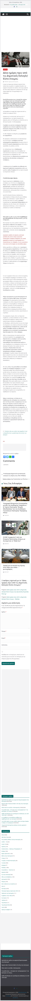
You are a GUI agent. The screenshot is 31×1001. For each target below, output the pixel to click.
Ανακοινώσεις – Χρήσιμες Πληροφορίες (11, 849)
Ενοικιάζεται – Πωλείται (7, 870)
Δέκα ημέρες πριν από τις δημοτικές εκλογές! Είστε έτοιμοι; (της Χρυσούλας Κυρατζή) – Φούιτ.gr (15, 592)
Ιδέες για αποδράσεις (7, 877)
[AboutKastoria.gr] (3, 14)
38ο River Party (5, 837)
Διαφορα (4, 865)
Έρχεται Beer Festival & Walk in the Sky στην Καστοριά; (15, 803)
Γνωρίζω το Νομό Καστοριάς (8, 860)
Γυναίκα (3, 863)
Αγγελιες (4, 846)
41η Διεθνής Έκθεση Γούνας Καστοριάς (11, 839)
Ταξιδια (3, 900)
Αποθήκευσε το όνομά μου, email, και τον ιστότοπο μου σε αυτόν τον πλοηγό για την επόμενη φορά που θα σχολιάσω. (13, 656)
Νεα (3, 886)
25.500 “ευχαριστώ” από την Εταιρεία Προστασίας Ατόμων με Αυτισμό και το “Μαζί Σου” (14, 539)
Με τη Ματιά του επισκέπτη (8, 884)
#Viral (3, 835)
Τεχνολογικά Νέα (6, 905)
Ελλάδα (3, 867)
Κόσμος (3, 881)
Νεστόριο (4, 888)
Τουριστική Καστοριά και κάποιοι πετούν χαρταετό (14, 825)
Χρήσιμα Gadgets (6, 909)
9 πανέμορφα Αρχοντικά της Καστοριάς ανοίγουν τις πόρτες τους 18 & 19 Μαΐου (14, 474)
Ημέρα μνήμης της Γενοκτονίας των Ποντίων (15, 479)
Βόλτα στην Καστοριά (7, 856)
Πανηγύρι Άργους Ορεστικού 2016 (10, 891)
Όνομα (4, 631)
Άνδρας (3, 851)
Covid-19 (4, 844)
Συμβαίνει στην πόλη (7, 895)
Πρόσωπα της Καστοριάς (8, 893)
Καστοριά (5, 69)
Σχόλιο (4, 612)
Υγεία (3, 907)
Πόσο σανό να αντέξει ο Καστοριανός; (15, 5)
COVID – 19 (4, 842)
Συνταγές (4, 898)
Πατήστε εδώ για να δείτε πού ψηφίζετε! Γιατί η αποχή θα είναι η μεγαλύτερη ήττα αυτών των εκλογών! (15, 433)
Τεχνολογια (4, 902)
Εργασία (4, 872)
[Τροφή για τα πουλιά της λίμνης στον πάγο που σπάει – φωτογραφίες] (15, 550)
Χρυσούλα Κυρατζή (14, 81)
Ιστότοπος (4, 645)
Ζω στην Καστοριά (6, 874)
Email (3, 638)
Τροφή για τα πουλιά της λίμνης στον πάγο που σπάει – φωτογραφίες (14, 567)
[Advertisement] (15, 36)
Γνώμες (3, 858)
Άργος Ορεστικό (5, 853)
